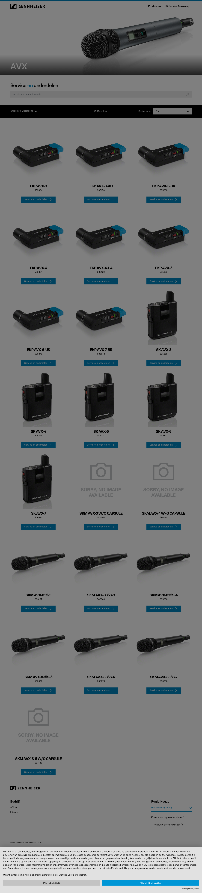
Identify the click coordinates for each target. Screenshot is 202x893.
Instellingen (51, 882)
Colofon (184, 889)
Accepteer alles (150, 882)
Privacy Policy (193, 889)
